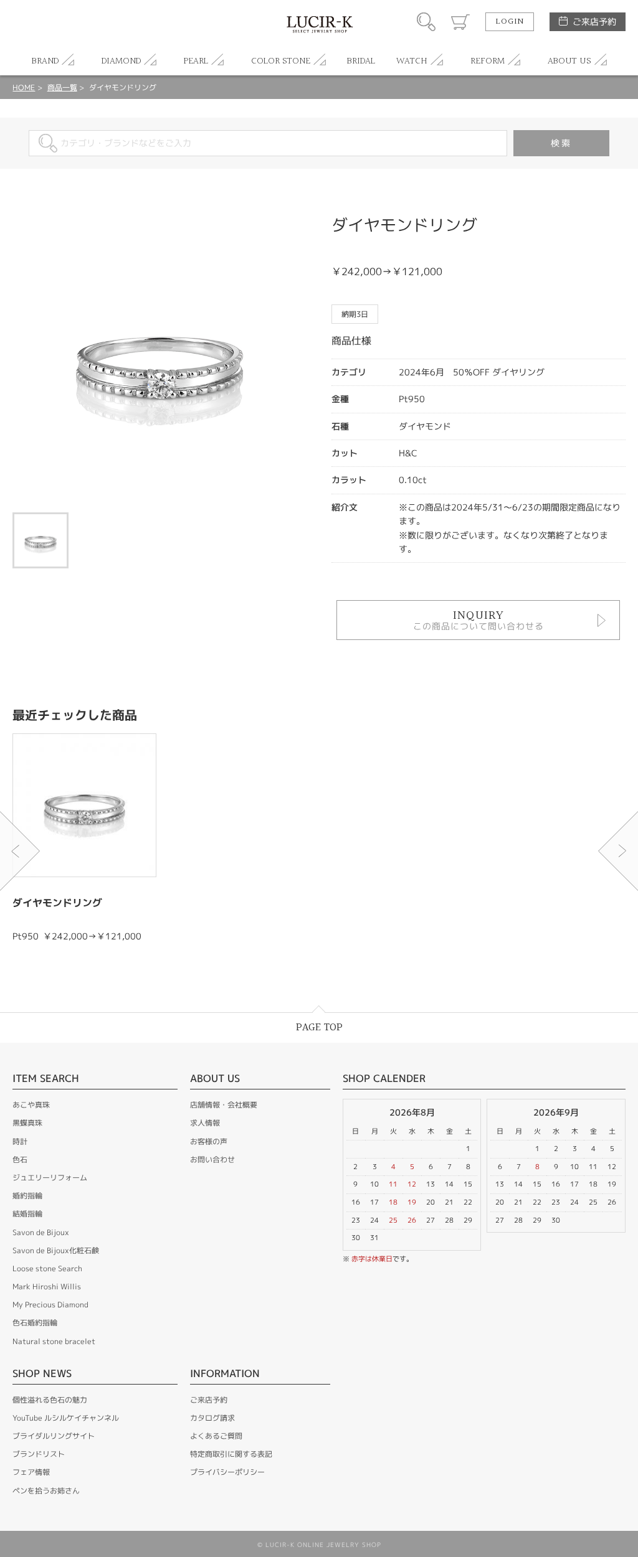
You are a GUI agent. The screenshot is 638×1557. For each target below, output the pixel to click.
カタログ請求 (212, 1418)
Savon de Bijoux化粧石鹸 (55, 1250)
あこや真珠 (31, 1104)
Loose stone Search (47, 1268)
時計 (19, 1141)
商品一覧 (62, 87)
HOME (23, 87)
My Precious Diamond (50, 1304)
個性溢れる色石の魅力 (49, 1400)
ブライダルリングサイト (53, 1436)
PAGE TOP (319, 1027)
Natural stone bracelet (53, 1341)
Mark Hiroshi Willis (46, 1286)
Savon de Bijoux (40, 1232)
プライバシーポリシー (227, 1472)
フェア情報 (31, 1472)
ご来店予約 (594, 21)
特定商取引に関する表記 (231, 1454)
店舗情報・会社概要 (223, 1104)
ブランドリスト (38, 1454)
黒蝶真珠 (27, 1122)
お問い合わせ (212, 1159)
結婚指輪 (27, 1213)
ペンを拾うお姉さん (46, 1490)
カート (460, 21)
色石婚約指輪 (34, 1322)
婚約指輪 (27, 1195)
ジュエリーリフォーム (49, 1177)
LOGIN (509, 22)
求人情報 (205, 1122)
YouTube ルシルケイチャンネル (65, 1418)
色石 (19, 1159)
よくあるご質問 (216, 1436)
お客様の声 (208, 1141)
